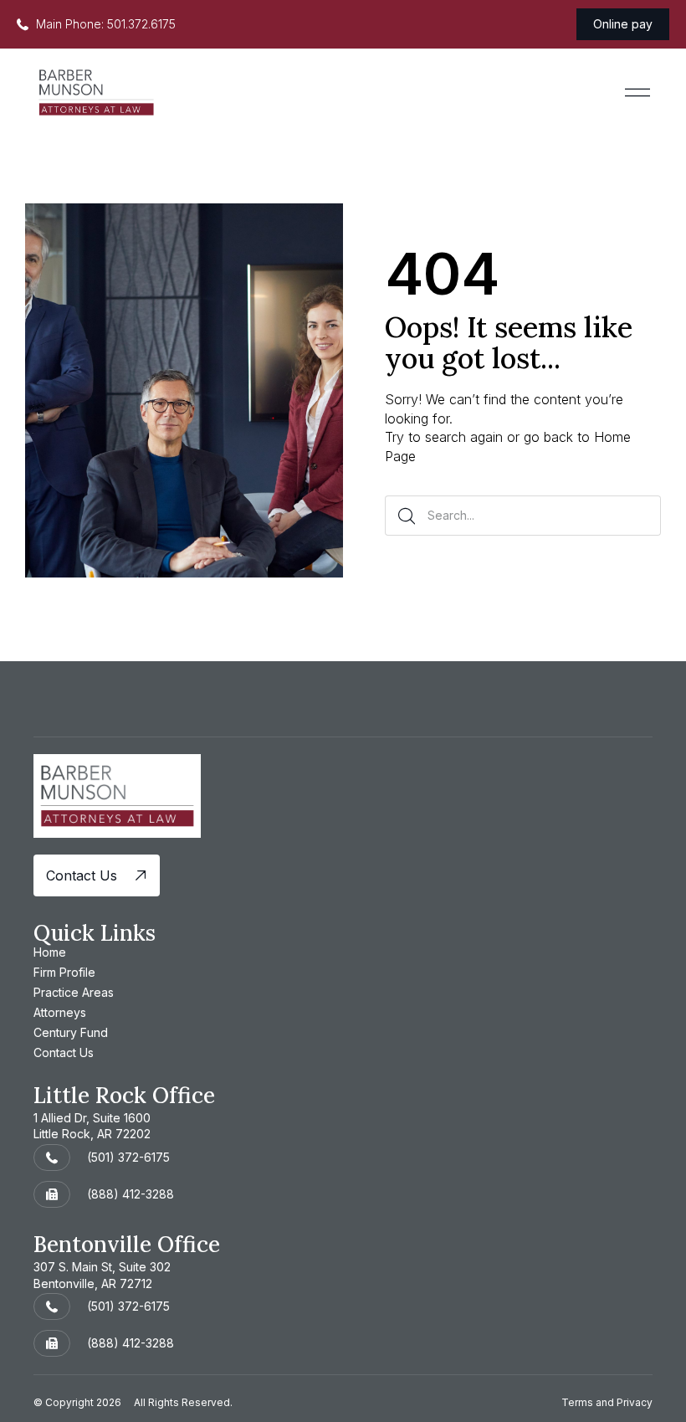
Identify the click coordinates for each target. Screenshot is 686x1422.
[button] (637, 92)
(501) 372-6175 (128, 1157)
